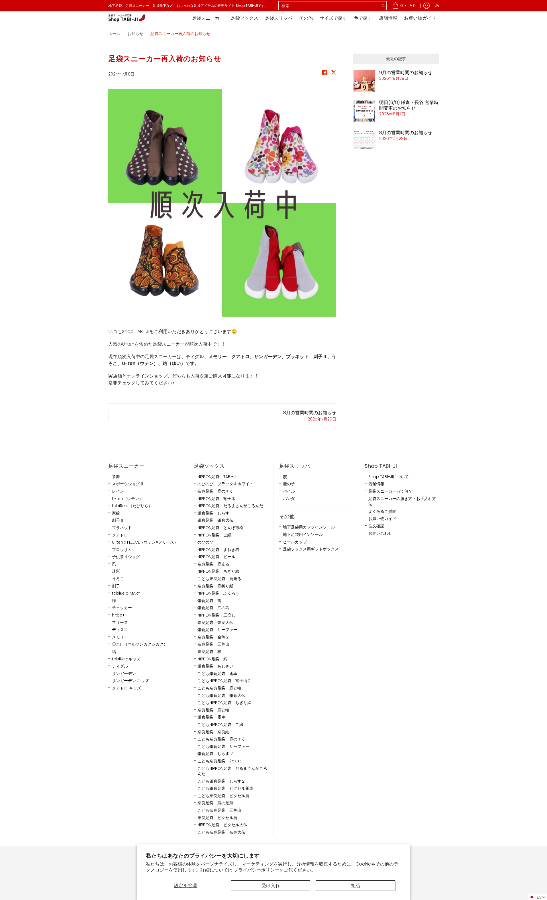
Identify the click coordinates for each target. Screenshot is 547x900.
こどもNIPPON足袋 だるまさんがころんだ (232, 771)
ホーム (114, 33)
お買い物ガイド (382, 518)
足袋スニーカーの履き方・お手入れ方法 (402, 501)
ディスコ (120, 629)
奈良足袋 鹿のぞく (215, 491)
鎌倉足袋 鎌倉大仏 (215, 520)
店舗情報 (376, 484)
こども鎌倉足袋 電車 (217, 673)
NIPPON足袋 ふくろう (218, 593)
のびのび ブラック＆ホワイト (225, 484)
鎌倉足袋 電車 (211, 717)
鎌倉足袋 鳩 (209, 600)
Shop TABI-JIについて (388, 476)
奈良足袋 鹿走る (213, 564)
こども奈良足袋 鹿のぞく (221, 739)
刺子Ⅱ (118, 520)
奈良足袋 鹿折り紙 (215, 586)
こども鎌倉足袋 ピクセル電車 (225, 788)
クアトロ (120, 535)
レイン (118, 491)
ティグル (120, 666)
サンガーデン (124, 673)
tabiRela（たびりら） (132, 506)
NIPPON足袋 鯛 (212, 659)
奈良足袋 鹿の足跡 (215, 803)
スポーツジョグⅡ (128, 484)
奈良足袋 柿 (209, 651)
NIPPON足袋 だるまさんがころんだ (230, 506)
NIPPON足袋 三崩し (216, 615)
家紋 (116, 513)
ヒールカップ (295, 542)
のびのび (205, 542)
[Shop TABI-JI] (126, 18)
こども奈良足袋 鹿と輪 (219, 688)
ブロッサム (122, 549)
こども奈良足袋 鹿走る (219, 578)
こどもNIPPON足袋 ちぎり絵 (224, 702)
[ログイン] (426, 5)
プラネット (122, 527)
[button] (324, 73)
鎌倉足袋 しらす (213, 513)
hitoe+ (118, 615)
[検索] (383, 5)
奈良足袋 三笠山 (213, 644)
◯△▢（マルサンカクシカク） (140, 644)
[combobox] (329, 5)
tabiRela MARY (126, 593)
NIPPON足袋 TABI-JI (216, 476)
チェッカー (122, 608)
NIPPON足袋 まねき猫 (218, 549)
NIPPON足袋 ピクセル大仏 (222, 825)
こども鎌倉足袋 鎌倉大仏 (221, 695)
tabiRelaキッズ (126, 659)
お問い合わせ (380, 533)
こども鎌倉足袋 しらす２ (221, 781)
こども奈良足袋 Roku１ (220, 761)
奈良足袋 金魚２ (213, 637)
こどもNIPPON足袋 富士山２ (224, 680)
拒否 (355, 885)
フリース (120, 622)
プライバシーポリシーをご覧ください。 (275, 870)
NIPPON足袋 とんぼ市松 (220, 527)
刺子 (116, 586)
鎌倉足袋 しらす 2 (215, 753)
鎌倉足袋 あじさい (215, 666)
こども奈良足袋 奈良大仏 (221, 832)
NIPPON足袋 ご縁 (214, 535)
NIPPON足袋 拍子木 (216, 498)
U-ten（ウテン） (127, 498)
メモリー (120, 637)
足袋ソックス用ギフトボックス (311, 549)
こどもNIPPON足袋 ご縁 (220, 724)
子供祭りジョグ (126, 557)
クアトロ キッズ (126, 688)
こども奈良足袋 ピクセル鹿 (223, 796)
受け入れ (271, 885)
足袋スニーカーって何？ (390, 491)
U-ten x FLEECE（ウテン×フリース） (145, 542)
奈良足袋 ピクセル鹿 (217, 818)
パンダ (289, 498)
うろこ (118, 578)
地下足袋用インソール (303, 534)
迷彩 (116, 571)
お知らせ (135, 33)
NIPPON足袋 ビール (216, 557)
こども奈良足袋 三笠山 (219, 810)
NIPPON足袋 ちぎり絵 (218, 571)
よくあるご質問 (382, 511)
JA (437, 5)
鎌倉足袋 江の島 (213, 608)
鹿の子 (289, 484)
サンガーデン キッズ (130, 680)
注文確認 (376, 526)
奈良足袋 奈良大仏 (215, 622)
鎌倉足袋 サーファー (217, 629)
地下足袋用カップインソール (309, 527)
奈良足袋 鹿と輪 (213, 710)
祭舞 (116, 476)
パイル (289, 491)
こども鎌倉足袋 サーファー (223, 746)
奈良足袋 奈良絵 (213, 732)
